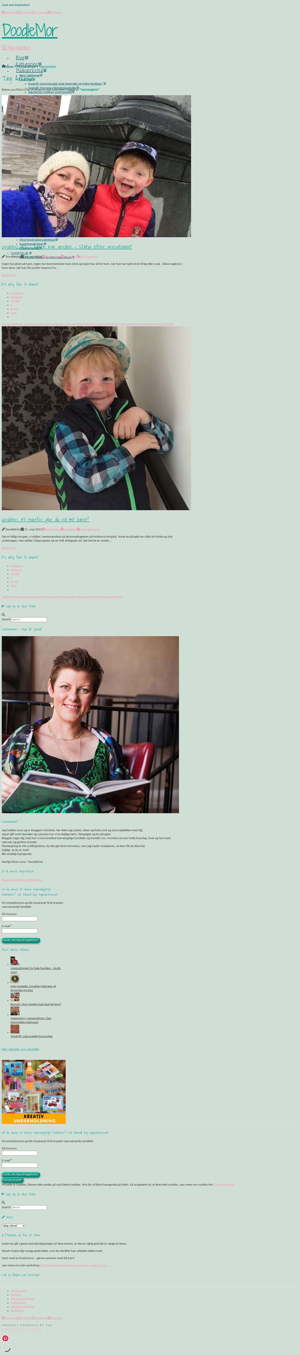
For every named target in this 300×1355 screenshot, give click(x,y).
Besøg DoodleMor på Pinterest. (22, 880)
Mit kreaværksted (22, 1306)
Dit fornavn (9, 914)
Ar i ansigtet (9, 324)
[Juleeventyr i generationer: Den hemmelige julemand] (15, 1014)
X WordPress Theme (22, 1329)
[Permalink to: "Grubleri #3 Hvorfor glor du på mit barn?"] (96, 509)
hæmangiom (99, 324)
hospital (68, 597)
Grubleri (85, 324)
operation (149, 324)
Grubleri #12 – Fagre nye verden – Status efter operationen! (67, 247)
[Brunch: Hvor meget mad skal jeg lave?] (15, 1000)
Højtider (16, 1295)
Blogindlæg (52, 256)
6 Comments (89, 256)
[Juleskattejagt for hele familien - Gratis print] (15, 964)
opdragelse (135, 324)
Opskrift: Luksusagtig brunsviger (32, 1036)
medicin (112, 597)
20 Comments (90, 529)
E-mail (7, 926)
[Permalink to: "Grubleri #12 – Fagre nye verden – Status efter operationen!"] (96, 236)
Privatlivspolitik (224, 1184)
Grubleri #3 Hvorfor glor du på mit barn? (45, 519)
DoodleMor (30, 30)
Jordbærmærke (118, 324)
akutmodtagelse (12, 597)
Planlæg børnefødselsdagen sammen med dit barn (74, 1265)
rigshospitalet (165, 324)
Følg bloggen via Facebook (20, 1049)
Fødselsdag (18, 1303)
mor (120, 597)
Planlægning (19, 1291)
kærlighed (100, 597)
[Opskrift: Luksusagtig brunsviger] (15, 1032)
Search (6, 619)
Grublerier (69, 256)
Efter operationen (28, 324)
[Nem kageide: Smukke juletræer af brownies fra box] (15, 982)
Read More (9, 275)
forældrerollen (50, 324)
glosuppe (29, 597)
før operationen (70, 324)
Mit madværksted (22, 1299)
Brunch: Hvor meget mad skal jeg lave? (36, 1004)
